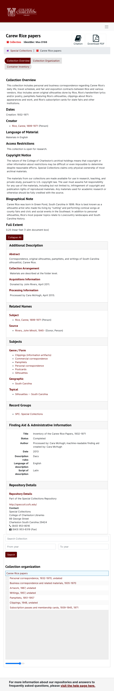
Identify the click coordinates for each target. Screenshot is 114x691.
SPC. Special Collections (29, 413)
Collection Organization (46, 60)
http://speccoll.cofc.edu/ (23, 504)
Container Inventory (18, 66)
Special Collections (21, 50)
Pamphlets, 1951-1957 (22, 597)
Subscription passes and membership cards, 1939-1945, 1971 (44, 607)
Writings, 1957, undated (23, 592)
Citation (78, 43)
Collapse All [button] (14, 237)
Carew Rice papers (17, 573)
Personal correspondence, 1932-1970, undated (36, 578)
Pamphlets (21, 362)
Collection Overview (18, 60)
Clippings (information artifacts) (33, 355)
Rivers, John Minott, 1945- (30, 330)
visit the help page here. (78, 685)
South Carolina (23, 383)
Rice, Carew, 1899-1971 (25, 125)
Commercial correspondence (31, 358)
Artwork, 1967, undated (23, 587)
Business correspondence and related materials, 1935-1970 (43, 583)
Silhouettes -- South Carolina (31, 394)
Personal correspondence (29, 365)
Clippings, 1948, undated (24, 602)
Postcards (20, 369)
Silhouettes (21, 372)
